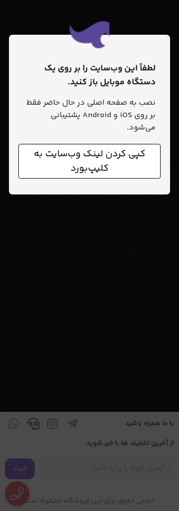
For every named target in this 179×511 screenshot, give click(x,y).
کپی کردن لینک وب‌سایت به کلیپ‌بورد (89, 161)
